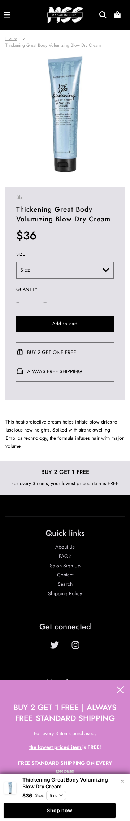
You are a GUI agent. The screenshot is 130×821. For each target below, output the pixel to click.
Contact (65, 574)
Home (11, 38)
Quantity (26, 289)
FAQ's (65, 556)
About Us (65, 546)
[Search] (103, 15)
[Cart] (117, 15)
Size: (39, 795)
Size (20, 254)
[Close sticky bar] (122, 781)
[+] (45, 302)
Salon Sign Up (65, 565)
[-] (18, 302)
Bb (19, 197)
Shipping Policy (65, 593)
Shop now (59, 810)
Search (65, 584)
